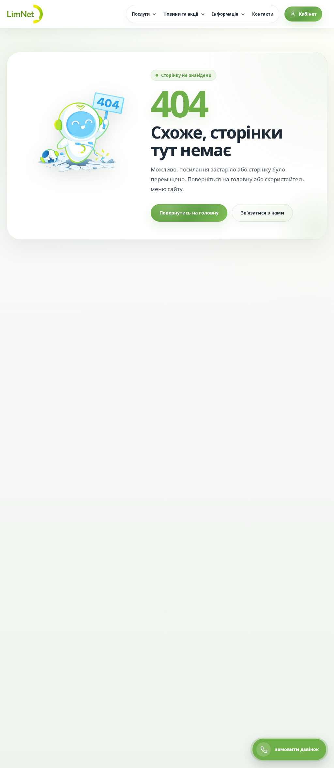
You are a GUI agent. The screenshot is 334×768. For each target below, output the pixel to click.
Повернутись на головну (189, 213)
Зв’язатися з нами (262, 213)
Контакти (262, 14)
